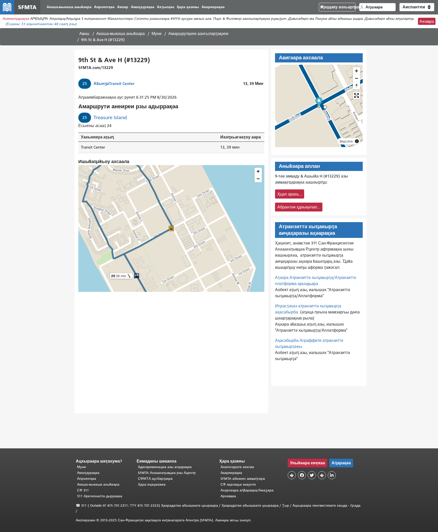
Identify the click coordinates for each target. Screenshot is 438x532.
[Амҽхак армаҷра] (356, 78)
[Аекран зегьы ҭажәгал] (356, 95)
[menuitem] (69, 7)
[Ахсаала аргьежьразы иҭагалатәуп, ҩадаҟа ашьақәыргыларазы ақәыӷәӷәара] (356, 85)
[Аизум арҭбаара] (356, 71)
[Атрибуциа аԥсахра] (357, 141)
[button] (416, 7)
